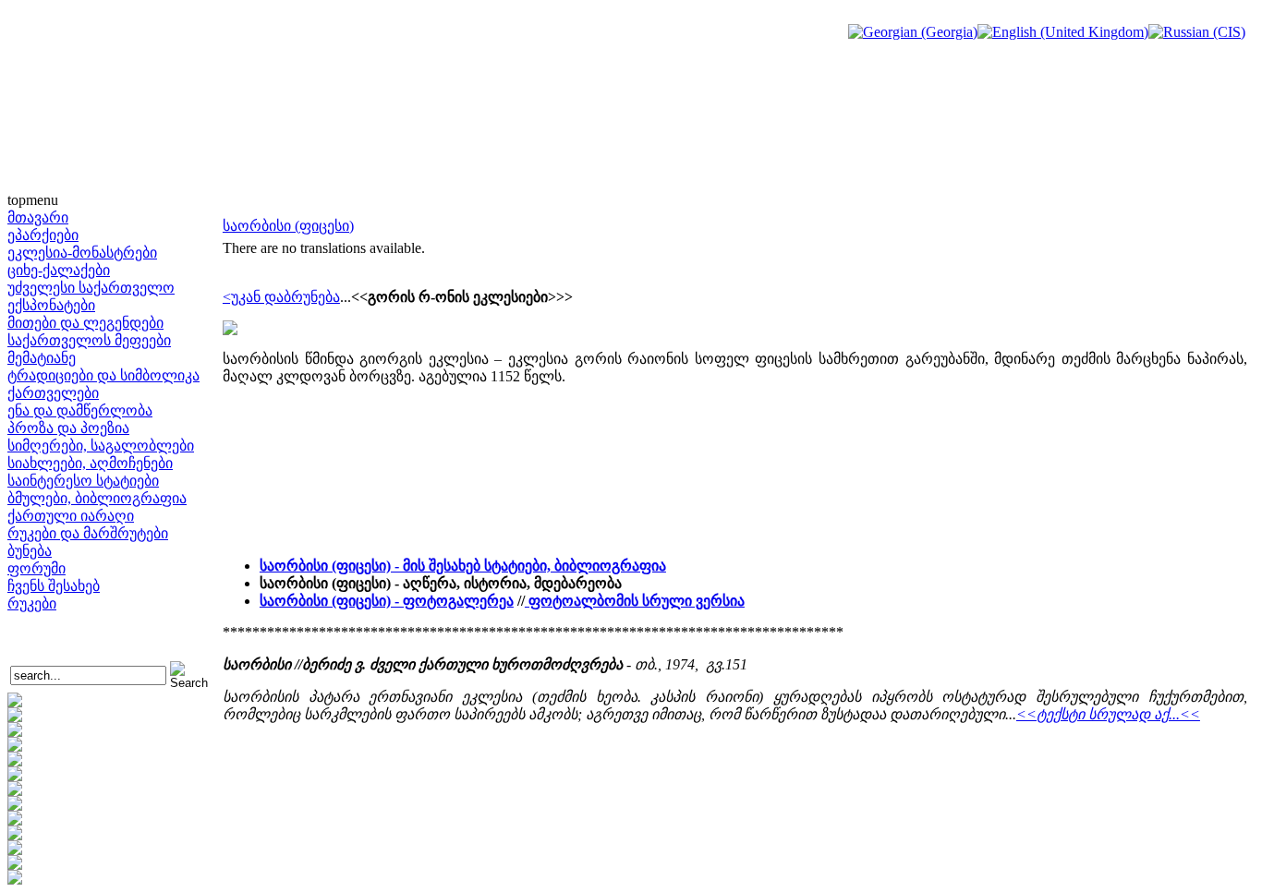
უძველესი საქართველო (91, 287)
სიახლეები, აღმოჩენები (90, 463)
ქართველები (53, 393)
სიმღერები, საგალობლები (100, 445)
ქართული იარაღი (70, 516)
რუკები (31, 603)
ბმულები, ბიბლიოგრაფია (97, 498)
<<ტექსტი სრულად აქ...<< (1108, 714)
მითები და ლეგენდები (85, 323)
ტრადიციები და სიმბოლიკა (103, 375)
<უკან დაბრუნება (281, 297)
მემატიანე (41, 358)
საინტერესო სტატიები (83, 480)
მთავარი (37, 217)
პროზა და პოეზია (68, 428)
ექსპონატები (51, 305)
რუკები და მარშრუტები (87, 533)
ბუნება (29, 551)
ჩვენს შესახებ (53, 586)
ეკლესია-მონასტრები (82, 252)
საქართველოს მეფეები (89, 340)
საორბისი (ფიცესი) (288, 226)
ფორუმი (36, 568)
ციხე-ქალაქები (58, 270)
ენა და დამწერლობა (79, 410)
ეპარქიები (43, 235)
